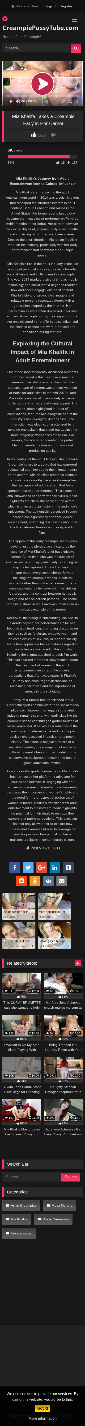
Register (66, 6)
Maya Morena (62, 1205)
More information (43, 1418)
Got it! (42, 1408)
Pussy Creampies (56, 1219)
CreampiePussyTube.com (29, 27)
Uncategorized (22, 1233)
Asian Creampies (23, 1205)
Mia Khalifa (19, 1219)
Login (49, 6)
